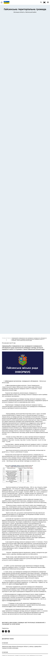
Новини (9, 338)
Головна (4, 338)
